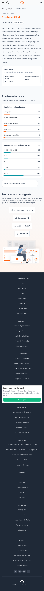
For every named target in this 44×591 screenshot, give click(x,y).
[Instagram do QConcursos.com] (28, 571)
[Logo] (22, 2)
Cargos (10, 9)
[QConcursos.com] (22, 581)
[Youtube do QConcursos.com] (24, 571)
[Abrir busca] (7, 2)
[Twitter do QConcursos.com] (20, 571)
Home (3, 9)
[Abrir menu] (3, 2)
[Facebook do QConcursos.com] (15, 571)
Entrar (40, 2)
